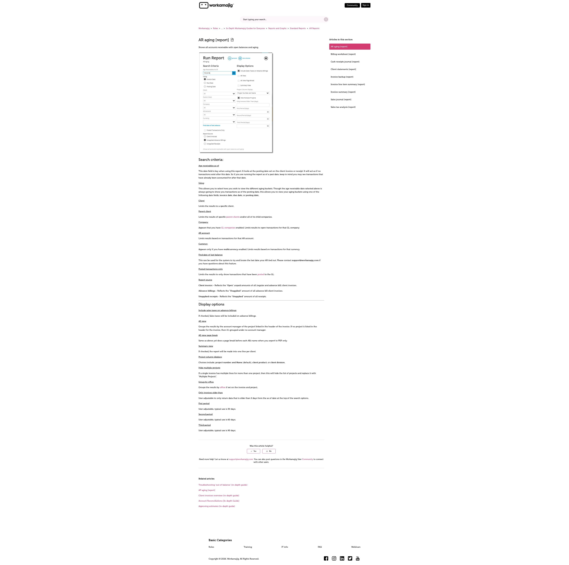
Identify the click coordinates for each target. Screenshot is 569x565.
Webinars (355, 547)
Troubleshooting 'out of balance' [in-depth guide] (223, 485)
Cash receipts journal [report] (345, 61)
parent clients (233, 217)
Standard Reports (298, 28)
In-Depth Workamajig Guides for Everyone (245, 28)
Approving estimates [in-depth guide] (217, 506)
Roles (215, 28)
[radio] (253, 451)
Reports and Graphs (277, 28)
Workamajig (204, 28)
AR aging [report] (339, 46)
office (222, 387)
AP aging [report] (207, 490)
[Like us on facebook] (326, 558)
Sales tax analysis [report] (343, 107)
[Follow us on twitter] (350, 558)
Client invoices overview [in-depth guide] (219, 495)
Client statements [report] (343, 69)
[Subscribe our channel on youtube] (358, 558)
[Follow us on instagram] (334, 558)
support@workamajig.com (241, 459)
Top (288, 558)
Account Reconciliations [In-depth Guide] (219, 501)
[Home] (216, 5)
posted (261, 274)
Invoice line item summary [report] (348, 84)
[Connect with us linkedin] (342, 558)
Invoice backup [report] (342, 77)
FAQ (320, 547)
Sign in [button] (366, 5)
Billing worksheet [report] (343, 54)
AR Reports (314, 28)
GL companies (228, 227)
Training (248, 547)
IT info (285, 547)
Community (352, 5)
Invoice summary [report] (343, 92)
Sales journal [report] (341, 99)
